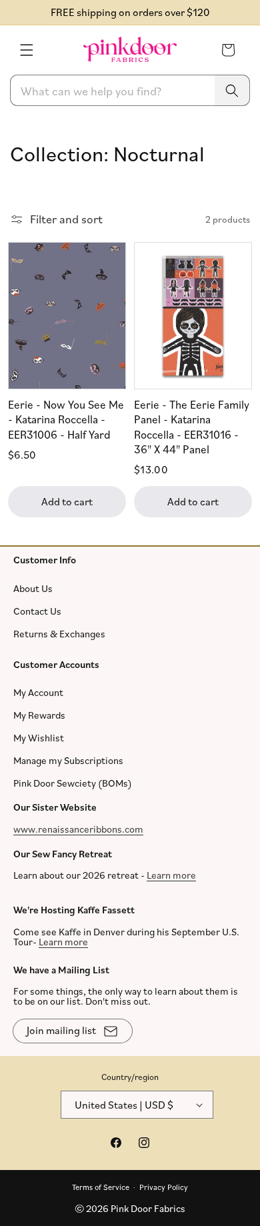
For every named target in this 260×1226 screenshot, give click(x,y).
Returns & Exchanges (59, 633)
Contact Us (37, 610)
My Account (38, 692)
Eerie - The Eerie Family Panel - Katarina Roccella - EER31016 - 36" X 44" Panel (191, 426)
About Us (33, 587)
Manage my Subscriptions (68, 760)
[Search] (232, 90)
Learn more (171, 875)
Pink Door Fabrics (148, 1208)
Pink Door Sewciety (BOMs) (72, 783)
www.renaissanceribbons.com (78, 828)
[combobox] (130, 90)
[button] (26, 50)
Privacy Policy (163, 1186)
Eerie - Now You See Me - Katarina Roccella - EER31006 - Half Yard (66, 419)
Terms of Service (100, 1186)
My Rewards (39, 715)
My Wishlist (38, 737)
